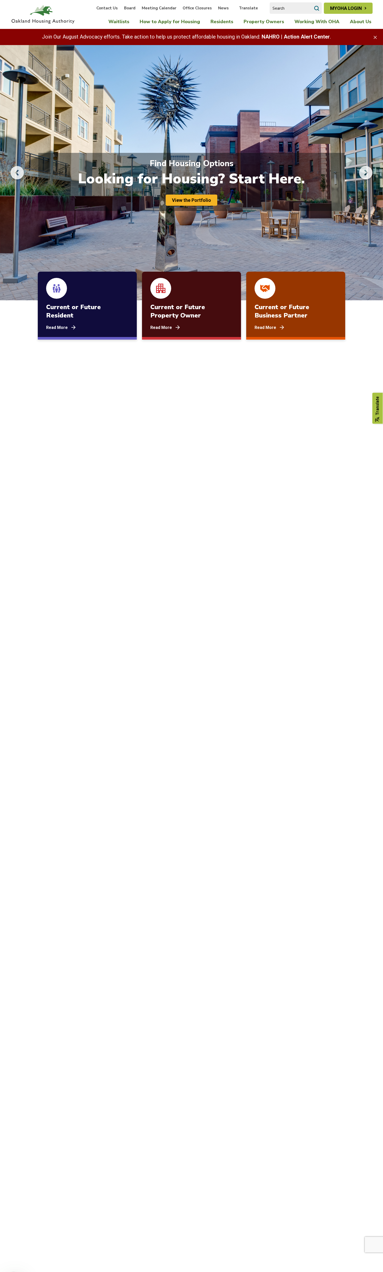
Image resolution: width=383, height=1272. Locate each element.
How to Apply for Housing (170, 21)
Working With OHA (316, 21)
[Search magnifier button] (316, 8)
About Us (360, 21)
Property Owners (264, 21)
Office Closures (197, 8)
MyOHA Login (346, 8)
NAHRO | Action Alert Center (296, 37)
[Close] (375, 37)
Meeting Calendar (159, 8)
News (223, 8)
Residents (222, 21)
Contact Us (107, 8)
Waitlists (118, 21)
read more (57, 327)
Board (129, 8)
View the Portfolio (191, 200)
